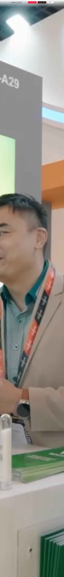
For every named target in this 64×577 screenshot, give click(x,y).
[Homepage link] (16, 2)
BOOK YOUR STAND (32, 2)
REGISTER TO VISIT (42, 2)
